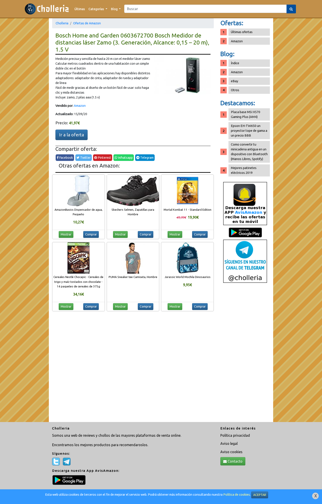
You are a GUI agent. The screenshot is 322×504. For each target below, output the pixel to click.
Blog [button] (114, 9)
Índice (235, 63)
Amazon (80, 105)
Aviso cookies (231, 452)
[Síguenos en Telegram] (245, 261)
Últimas (79, 9)
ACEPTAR (259, 495)
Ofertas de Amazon (87, 23)
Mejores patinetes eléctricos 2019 (244, 170)
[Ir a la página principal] (46, 9)
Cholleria (62, 23)
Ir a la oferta (71, 134)
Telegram (147, 157)
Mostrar (66, 234)
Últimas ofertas (242, 32)
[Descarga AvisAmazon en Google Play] (245, 203)
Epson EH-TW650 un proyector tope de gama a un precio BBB (249, 130)
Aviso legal (229, 443)
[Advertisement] (245, 354)
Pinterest (104, 157)
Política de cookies (236, 494)
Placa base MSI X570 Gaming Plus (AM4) (245, 114)
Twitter (85, 157)
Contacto (234, 461)
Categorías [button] (96, 9)
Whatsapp (125, 157)
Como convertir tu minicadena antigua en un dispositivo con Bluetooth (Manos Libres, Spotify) (249, 151)
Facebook (65, 157)
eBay (234, 81)
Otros (235, 90)
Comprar (91, 234)
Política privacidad (235, 435)
